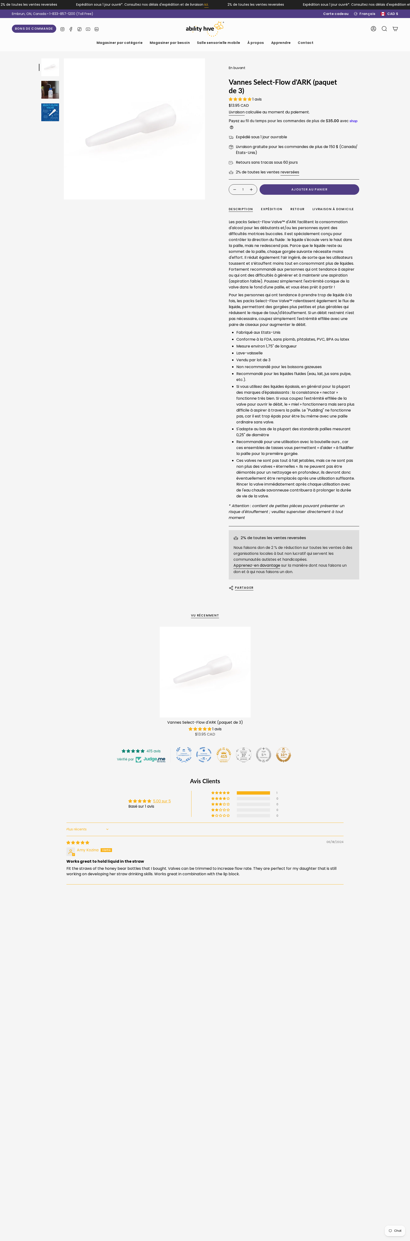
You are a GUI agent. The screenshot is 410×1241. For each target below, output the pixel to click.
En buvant (237, 67)
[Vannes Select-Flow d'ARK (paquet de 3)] (205, 672)
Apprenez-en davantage (256, 565)
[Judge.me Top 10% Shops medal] (283, 754)
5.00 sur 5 (162, 801)
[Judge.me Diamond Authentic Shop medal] (183, 754)
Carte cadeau (336, 13)
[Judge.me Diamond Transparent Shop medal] (203, 754)
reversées (289, 172)
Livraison (237, 112)
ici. (206, 4)
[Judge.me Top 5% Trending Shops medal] (263, 754)
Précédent (64, 129)
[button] (119, 43)
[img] (77, 842)
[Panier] (395, 29)
